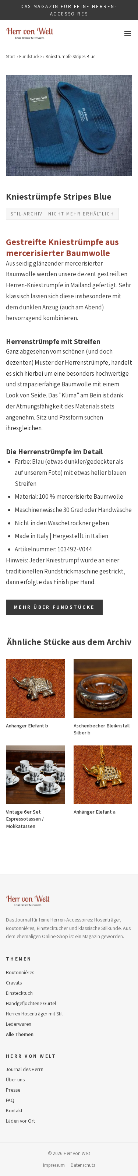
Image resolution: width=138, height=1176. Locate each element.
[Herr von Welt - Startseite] (30, 33)
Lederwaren (18, 1024)
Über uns (15, 1079)
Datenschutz (83, 1165)
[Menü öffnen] (127, 33)
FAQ (10, 1100)
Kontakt (14, 1110)
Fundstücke (30, 56)
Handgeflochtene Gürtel (31, 1003)
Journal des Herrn (24, 1069)
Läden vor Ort (20, 1120)
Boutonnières (20, 972)
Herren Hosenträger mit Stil (34, 1013)
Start (10, 56)
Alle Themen (19, 1034)
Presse (13, 1090)
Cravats (14, 982)
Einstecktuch (19, 993)
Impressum (54, 1165)
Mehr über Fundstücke (54, 607)
